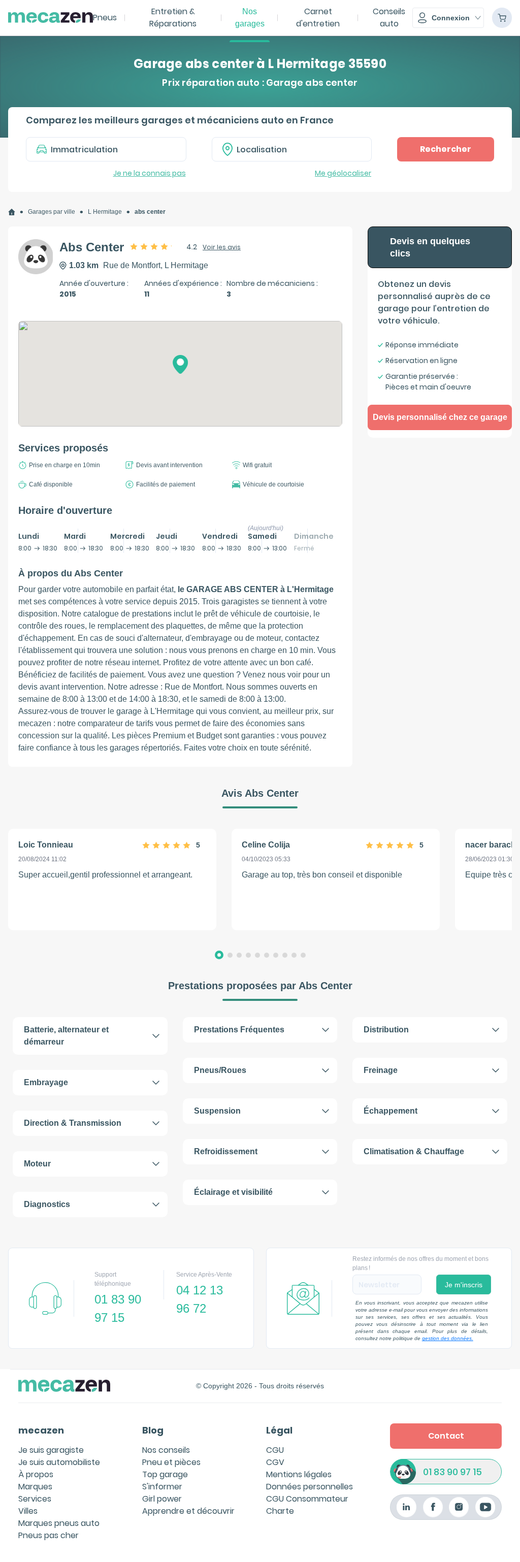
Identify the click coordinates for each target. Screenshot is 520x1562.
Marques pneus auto (59, 1523)
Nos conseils (166, 1450)
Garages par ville (51, 211)
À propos (35, 1474)
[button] (448, 18)
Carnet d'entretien (318, 17)
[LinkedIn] (406, 1507)
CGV (275, 1462)
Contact (446, 1436)
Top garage (165, 1474)
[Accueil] (11, 212)
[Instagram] (459, 1507)
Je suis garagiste (51, 1450)
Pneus (105, 17)
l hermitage (105, 211)
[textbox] (299, 149)
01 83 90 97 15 (452, 1472)
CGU (275, 1450)
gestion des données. (447, 1338)
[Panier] (502, 18)
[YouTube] (485, 1507)
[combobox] (292, 149)
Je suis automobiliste (59, 1462)
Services (34, 1499)
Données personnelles (309, 1486)
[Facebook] (433, 1507)
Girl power (162, 1499)
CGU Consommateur (307, 1499)
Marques (35, 1486)
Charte (280, 1511)
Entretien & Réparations (173, 17)
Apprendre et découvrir (188, 1511)
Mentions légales (299, 1474)
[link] (11, 212)
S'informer (162, 1486)
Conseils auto (389, 17)
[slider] (154, 246)
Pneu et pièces (171, 1462)
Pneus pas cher (48, 1535)
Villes (28, 1511)
